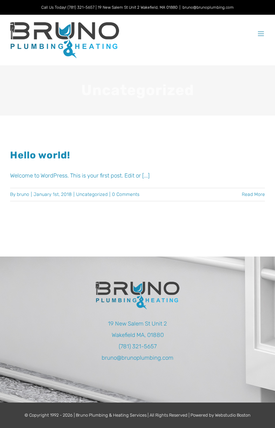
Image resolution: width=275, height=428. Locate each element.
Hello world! (40, 155)
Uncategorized (92, 194)
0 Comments (126, 194)
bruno (23, 194)
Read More (253, 194)
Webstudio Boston (233, 415)
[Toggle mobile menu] (261, 33)
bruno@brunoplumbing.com (208, 7)
